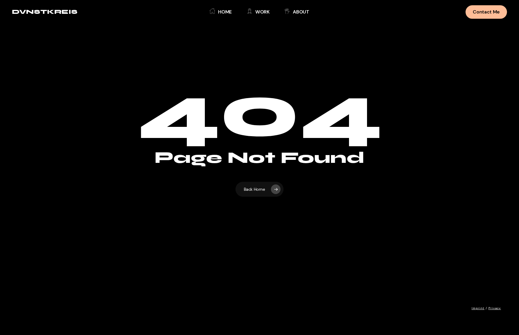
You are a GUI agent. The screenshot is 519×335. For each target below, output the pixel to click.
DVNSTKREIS (44, 12)
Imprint (478, 308)
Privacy (494, 308)
